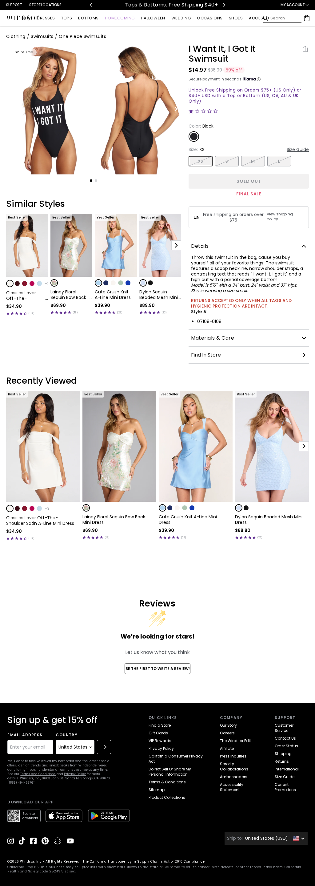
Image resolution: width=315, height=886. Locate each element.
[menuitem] (26, 18)
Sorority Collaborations (234, 766)
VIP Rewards (160, 740)
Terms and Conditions (38, 774)
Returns (282, 761)
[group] (49, 109)
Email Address (24, 735)
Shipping (283, 753)
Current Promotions (285, 787)
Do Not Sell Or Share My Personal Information (170, 771)
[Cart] (307, 18)
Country (66, 735)
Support (14, 4)
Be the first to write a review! (158, 668)
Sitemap (157, 789)
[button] (9, 283)
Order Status (286, 746)
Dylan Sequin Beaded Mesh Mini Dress (158, 294)
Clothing (16, 36)
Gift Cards (158, 733)
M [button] (253, 161)
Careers (227, 733)
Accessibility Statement (231, 787)
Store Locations (45, 4)
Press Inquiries (233, 756)
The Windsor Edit (235, 740)
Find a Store (160, 725)
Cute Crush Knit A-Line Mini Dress (113, 294)
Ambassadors (233, 776)
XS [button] (200, 161)
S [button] (226, 161)
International (287, 769)
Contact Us (285, 738)
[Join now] (104, 747)
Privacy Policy (75, 774)
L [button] (279, 161)
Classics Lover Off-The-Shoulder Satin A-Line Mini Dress (24, 295)
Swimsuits (42, 36)
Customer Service (284, 728)
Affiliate (227, 748)
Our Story (228, 725)
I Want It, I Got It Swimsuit (222, 54)
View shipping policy (280, 217)
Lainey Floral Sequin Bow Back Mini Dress (68, 294)
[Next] (224, 5)
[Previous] (91, 5)
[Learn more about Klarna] (259, 79)
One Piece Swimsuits (82, 36)
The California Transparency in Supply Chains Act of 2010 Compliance (144, 861)
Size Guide (298, 149)
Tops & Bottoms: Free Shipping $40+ (157, 4)
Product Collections (167, 797)
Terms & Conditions (167, 782)
